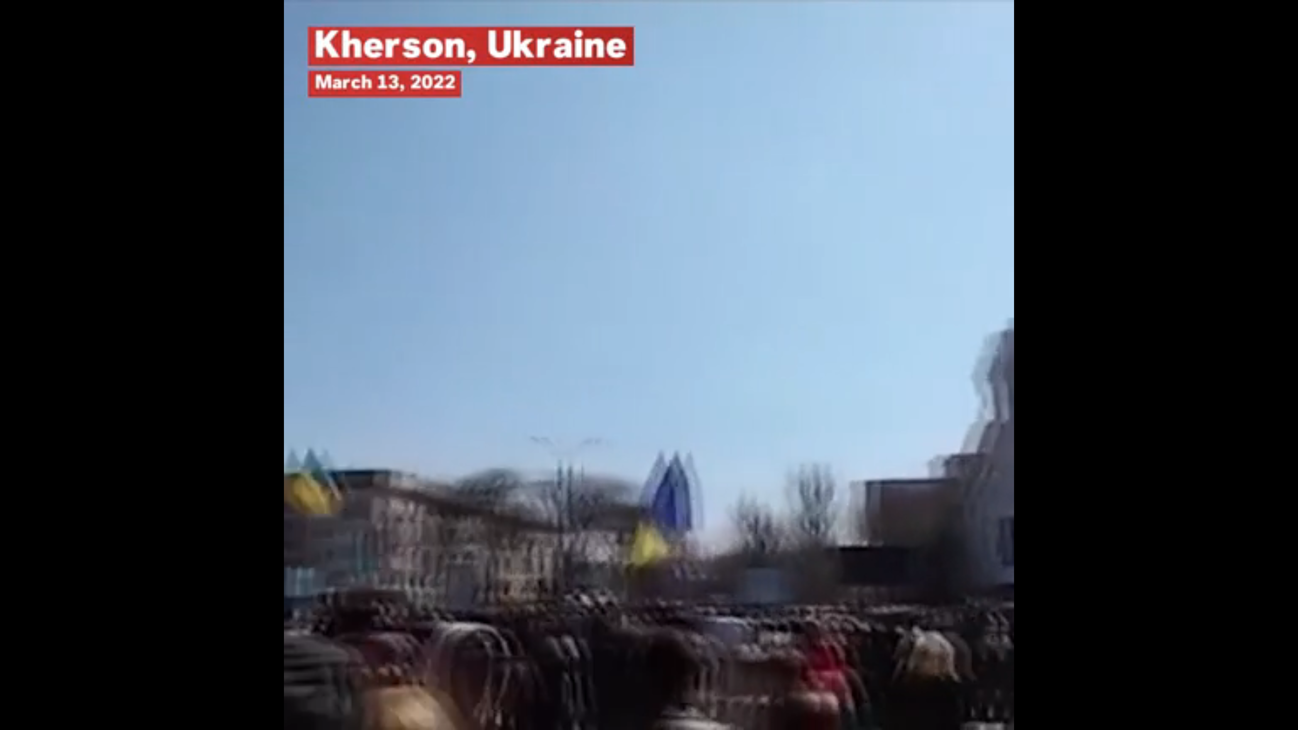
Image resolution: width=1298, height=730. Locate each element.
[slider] (649, 714)
